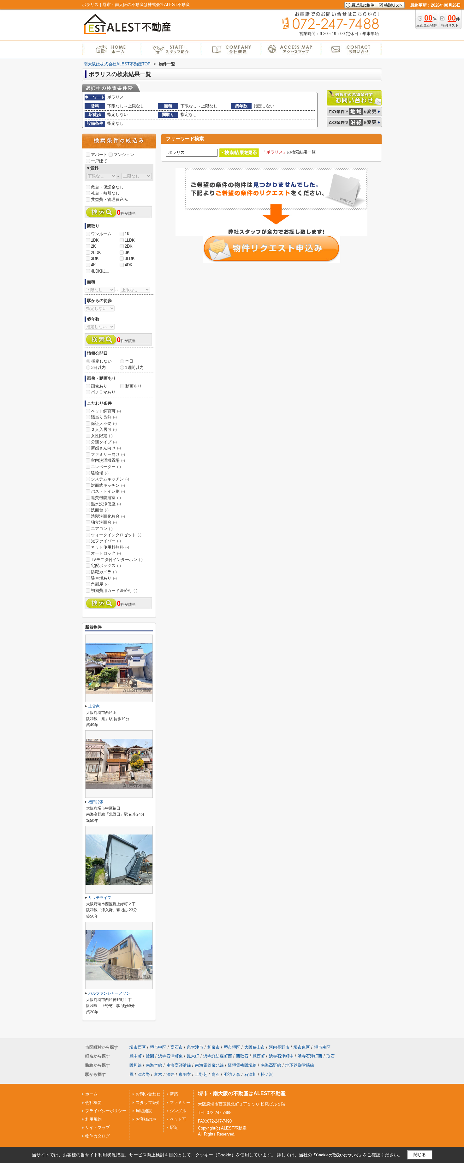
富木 (158, 1074)
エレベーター (106, 466)
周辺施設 (144, 1110)
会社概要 (93, 1102)
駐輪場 (100, 473)
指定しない (101, 361)
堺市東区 (302, 1047)
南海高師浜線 (178, 1065)
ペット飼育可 (106, 411)
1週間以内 (134, 367)
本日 (129, 361)
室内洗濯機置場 (108, 460)
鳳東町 (193, 1056)
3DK (95, 258)
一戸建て (99, 161)
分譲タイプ (104, 442)
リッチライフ (99, 897)
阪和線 (135, 1065)
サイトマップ (97, 1127)
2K (93, 246)
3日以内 (98, 367)
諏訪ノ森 (232, 1074)
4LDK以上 (100, 271)
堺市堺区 (232, 1047)
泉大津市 (195, 1047)
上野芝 (201, 1074)
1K (127, 234)
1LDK (130, 240)
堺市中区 (158, 1047)
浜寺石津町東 (170, 1056)
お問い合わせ (148, 1094)
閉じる (419, 1154)
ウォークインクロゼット (116, 535)
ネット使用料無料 (110, 547)
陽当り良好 (104, 417)
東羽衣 (185, 1074)
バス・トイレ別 (108, 491)
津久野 (144, 1074)
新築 (174, 1094)
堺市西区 (137, 1047)
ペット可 (178, 1119)
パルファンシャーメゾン (109, 993)
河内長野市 (279, 1047)
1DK (95, 240)
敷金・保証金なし (107, 187)
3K (127, 252)
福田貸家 (96, 802)
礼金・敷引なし (105, 193)
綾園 (150, 1056)
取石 (330, 1056)
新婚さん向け (106, 448)
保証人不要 (104, 423)
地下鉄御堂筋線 (299, 1065)
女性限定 (102, 435)
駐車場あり (104, 578)
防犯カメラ (104, 571)
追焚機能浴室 (106, 497)
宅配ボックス (106, 565)
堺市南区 (322, 1047)
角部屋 (100, 584)
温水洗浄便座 (106, 504)
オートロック (106, 553)
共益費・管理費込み (109, 199)
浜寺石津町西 (310, 1056)
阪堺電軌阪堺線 (242, 1065)
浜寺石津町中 (281, 1056)
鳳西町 (259, 1056)
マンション (124, 154)
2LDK (96, 252)
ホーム (91, 1094)
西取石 (242, 1056)
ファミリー (180, 1102)
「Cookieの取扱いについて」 (337, 1155)
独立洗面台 (104, 522)
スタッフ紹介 (148, 1102)
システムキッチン (110, 479)
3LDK (130, 258)
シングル (178, 1110)
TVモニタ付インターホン (117, 559)
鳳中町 (135, 1056)
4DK (129, 264)
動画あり (133, 386)
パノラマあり (103, 392)
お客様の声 (146, 1119)
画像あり (99, 386)
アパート (99, 154)
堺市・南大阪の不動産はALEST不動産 (242, 1093)
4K (93, 264)
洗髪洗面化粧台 (108, 516)
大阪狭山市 (254, 1047)
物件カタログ (97, 1136)
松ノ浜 (267, 1074)
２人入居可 (104, 429)
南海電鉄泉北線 (209, 1065)
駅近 (174, 1127)
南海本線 (154, 1065)
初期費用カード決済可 (114, 590)
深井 (170, 1074)
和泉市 (213, 1047)
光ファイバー (106, 541)
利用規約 (93, 1119)
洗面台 (100, 510)
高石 (215, 1074)
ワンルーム (101, 234)
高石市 (176, 1047)
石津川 (250, 1074)
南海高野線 (271, 1065)
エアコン (102, 528)
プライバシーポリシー (105, 1110)
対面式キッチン (108, 485)
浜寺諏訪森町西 (217, 1056)
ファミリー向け (108, 454)
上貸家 (94, 706)
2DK (129, 246)
